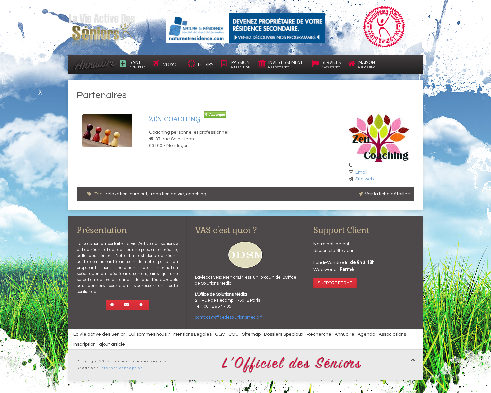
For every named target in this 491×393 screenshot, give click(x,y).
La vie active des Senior (99, 334)
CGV (220, 334)
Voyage (171, 64)
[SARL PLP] (245, 28)
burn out (138, 194)
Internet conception (121, 368)
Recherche (319, 334)
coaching (196, 194)
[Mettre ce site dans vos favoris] (142, 305)
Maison (366, 64)
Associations (392, 334)
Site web (364, 179)
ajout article (112, 344)
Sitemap (251, 334)
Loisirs (206, 64)
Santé (137, 64)
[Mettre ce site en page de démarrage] (113, 305)
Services (331, 64)
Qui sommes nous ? (149, 334)
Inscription (84, 344)
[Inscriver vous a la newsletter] (127, 305)
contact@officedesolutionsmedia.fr (229, 317)
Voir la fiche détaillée (388, 194)
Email (361, 172)
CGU (233, 334)
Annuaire (344, 334)
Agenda (366, 334)
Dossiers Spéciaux (283, 334)
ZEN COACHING (174, 119)
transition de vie (166, 194)
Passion (240, 64)
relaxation (117, 194)
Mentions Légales (192, 334)
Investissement (285, 64)
